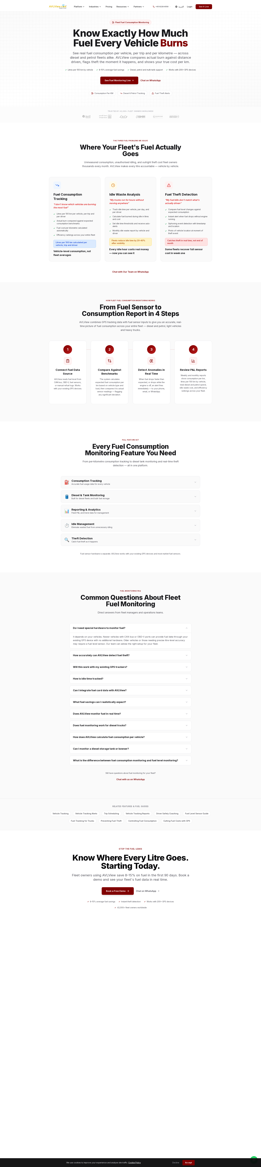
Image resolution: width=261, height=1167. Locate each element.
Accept (188, 1162)
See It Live (204, 6)
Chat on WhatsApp (150, 80)
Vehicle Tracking (61, 813)
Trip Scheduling (111, 813)
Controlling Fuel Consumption (142, 821)
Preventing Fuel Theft (111, 821)
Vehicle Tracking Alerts (86, 813)
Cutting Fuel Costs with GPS (176, 821)
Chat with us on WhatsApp (130, 779)
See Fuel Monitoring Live (118, 80)
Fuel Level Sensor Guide (196, 813)
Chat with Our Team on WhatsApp (130, 271)
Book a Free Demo (116, 891)
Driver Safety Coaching (167, 813)
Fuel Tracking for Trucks (82, 821)
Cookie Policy (134, 1162)
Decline (175, 1162)
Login (189, 6)
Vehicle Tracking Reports (138, 813)
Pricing (109, 6)
